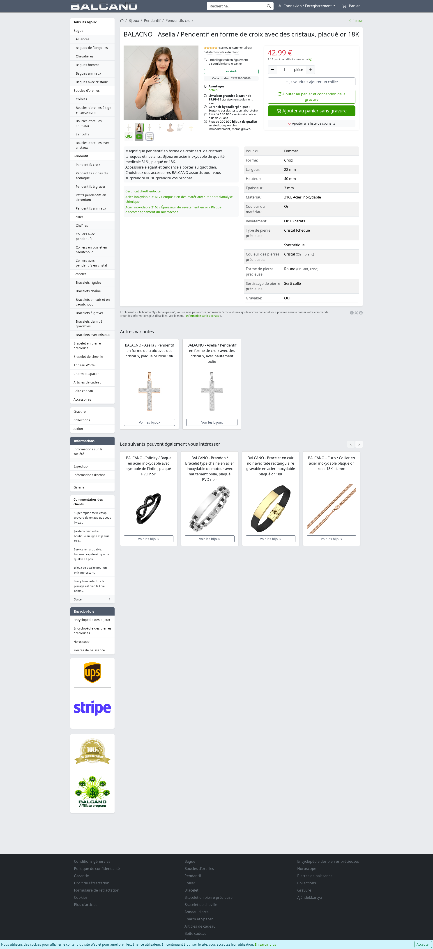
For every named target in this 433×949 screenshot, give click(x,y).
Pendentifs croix (88, 164)
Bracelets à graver (89, 313)
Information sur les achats (202, 316)
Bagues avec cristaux (92, 82)
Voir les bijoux (149, 422)
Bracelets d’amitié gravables (89, 323)
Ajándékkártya (309, 897)
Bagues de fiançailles (92, 48)
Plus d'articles (85, 904)
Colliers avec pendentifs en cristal (91, 262)
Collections (82, 420)
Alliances (82, 39)
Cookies (81, 897)
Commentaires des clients (88, 501)
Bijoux (134, 20)
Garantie (81, 875)
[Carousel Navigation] (355, 444)
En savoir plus (265, 944)
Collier (78, 217)
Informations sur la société (88, 451)
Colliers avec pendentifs (85, 236)
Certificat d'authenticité (143, 191)
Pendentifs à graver (91, 186)
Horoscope (82, 641)
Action (78, 429)
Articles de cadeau (87, 382)
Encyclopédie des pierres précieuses (92, 630)
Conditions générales (92, 861)
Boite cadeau (83, 391)
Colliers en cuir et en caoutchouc (91, 249)
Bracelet (80, 274)
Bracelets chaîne (88, 291)
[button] (161, 83)
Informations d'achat (89, 475)
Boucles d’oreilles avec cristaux (92, 145)
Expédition (82, 466)
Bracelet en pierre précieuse (87, 345)
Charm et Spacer (86, 374)
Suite (78, 599)
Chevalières (84, 56)
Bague (78, 30)
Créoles (81, 99)
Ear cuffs (82, 134)
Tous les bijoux (85, 22)
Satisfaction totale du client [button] (221, 52)
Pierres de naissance (89, 650)
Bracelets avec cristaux (93, 335)
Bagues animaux (88, 73)
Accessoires (82, 399)
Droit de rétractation (91, 883)
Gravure (80, 411)
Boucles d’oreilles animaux (89, 123)
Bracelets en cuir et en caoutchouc (93, 301)
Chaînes (82, 225)
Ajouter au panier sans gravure (314, 111)
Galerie (79, 487)
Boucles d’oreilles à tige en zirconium (93, 109)
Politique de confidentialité (97, 868)
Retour (357, 20)
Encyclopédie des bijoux (92, 620)
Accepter (423, 944)
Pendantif (81, 156)
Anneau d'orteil (85, 365)
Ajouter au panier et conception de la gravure (313, 96)
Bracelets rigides (88, 282)
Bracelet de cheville (88, 356)
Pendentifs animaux (91, 208)
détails (213, 90)
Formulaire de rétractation (96, 890)
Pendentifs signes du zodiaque (92, 175)
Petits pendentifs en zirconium (91, 197)
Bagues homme (87, 65)
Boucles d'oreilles (87, 90)
